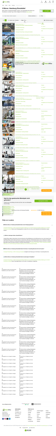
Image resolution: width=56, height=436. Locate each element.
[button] (11, 24)
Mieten (6, 5)
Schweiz (38, 419)
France (38, 414)
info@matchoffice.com (6, 414)
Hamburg (13, 5)
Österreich (39, 417)
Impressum (17, 415)
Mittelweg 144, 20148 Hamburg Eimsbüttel (32, 227)
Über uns (17, 410)
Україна (38, 421)
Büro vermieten (18, 413)
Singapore (48, 414)
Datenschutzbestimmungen (31, 425)
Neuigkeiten (17, 417)
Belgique (30, 419)
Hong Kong (48, 412)
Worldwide (48, 417)
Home (3, 5)
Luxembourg (30, 421)
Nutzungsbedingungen (44, 425)
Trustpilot (3, 398)
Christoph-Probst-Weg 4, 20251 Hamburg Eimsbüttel (14, 227)
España (38, 412)
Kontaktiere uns (18, 412)
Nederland (30, 417)
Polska (47, 410)
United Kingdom (40, 410)
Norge (29, 414)
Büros (9, 5)
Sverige (29, 412)
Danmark (30, 410)
